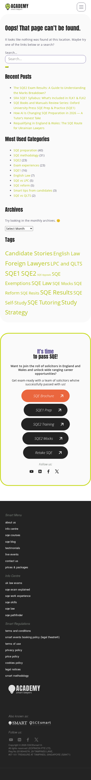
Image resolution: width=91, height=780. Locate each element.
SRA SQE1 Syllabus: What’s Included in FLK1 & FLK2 (50, 98)
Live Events (12, 554)
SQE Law (42, 282)
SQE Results (56, 292)
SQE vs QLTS (22, 196)
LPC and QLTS (66, 263)
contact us (11, 561)
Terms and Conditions (18, 631)
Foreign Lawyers (27, 263)
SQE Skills (11, 602)
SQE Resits (30, 293)
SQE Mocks (62, 283)
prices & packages (16, 567)
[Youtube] (31, 471)
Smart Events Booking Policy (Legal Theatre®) (32, 637)
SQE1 (17, 170)
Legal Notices (13, 669)
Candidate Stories (28, 253)
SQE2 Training (43, 424)
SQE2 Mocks (43, 438)
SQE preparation (25, 150)
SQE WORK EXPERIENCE (17, 596)
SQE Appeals (44, 274)
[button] (81, 7)
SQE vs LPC (21, 180)
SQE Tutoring (44, 302)
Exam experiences (26, 165)
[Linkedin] (40, 471)
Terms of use (13, 644)
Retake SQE (43, 452)
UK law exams (13, 583)
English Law (22, 175)
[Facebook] (48, 471)
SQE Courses (12, 535)
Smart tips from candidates (33, 190)
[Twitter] (56, 471)
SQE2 (17, 160)
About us (10, 522)
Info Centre (11, 529)
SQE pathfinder (14, 615)
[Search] (6, 67)
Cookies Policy (14, 663)
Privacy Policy (13, 650)
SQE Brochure (43, 395)
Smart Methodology (17, 676)
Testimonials (12, 548)
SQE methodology (26, 155)
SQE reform (22, 185)
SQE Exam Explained (17, 589)
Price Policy (12, 656)
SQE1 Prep (44, 410)
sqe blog (10, 541)
